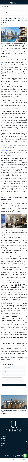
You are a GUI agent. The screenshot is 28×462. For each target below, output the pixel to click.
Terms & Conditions (9, 455)
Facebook (16, 356)
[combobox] (4, 375)
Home (2, 6)
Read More (3, 413)
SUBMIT (14, 385)
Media (6, 6)
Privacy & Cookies (19, 455)
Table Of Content (7, 12)
